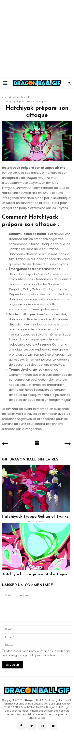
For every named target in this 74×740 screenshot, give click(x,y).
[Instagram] (42, 725)
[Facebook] (21, 725)
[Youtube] (53, 725)
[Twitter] (31, 725)
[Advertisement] (37, 39)
